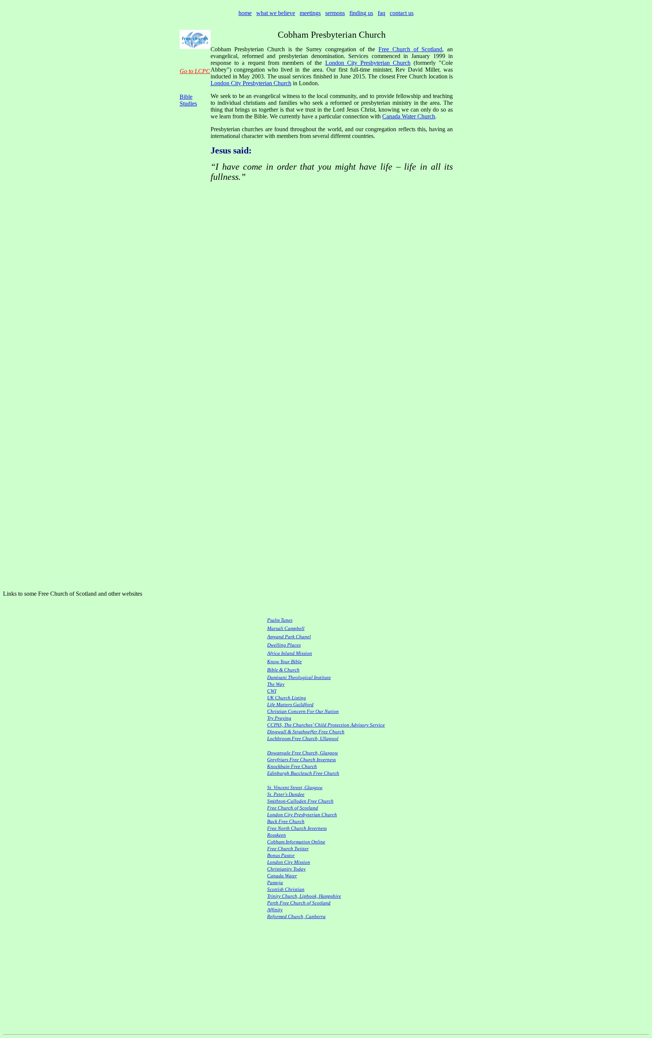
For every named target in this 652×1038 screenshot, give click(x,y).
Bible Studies (188, 100)
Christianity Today (286, 869)
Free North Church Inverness (297, 828)
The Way (275, 684)
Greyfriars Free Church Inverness (301, 759)
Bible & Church (283, 670)
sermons (335, 13)
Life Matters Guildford (290, 704)
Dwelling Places (284, 645)
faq (381, 13)
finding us (361, 13)
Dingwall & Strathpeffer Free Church (305, 731)
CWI (271, 691)
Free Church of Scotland (410, 49)
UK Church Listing (286, 698)
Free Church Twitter (288, 848)
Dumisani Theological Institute (299, 677)
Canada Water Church (408, 116)
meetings (310, 13)
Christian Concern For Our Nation (303, 711)
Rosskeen (276, 835)
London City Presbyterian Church (368, 63)
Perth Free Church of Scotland (299, 903)
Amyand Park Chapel (289, 636)
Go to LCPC (195, 71)
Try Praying (279, 718)
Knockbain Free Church (292, 766)
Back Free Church (285, 821)
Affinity (275, 909)
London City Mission (288, 862)
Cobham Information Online (296, 842)
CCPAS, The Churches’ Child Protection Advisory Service (326, 725)
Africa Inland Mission (289, 653)
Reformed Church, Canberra (296, 916)
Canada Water (282, 876)
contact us (402, 13)
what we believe (275, 13)
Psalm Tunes (279, 620)
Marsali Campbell (285, 628)
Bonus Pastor (281, 855)
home (245, 13)
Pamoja (275, 882)
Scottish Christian (285, 889)
